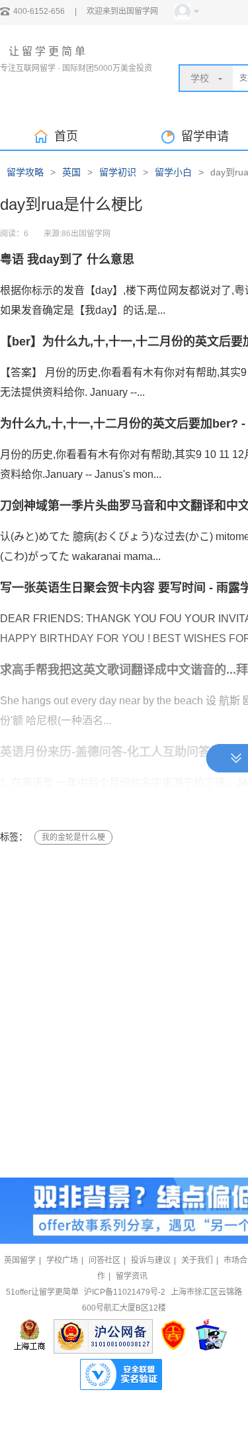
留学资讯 (131, 1276)
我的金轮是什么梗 (73, 837)
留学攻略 (25, 172)
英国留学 (20, 1260)
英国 (71, 172)
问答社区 (104, 1260)
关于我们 (197, 1260)
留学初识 (117, 172)
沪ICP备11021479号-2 (124, 1292)
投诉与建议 (151, 1260)
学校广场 (62, 1260)
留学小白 (173, 172)
